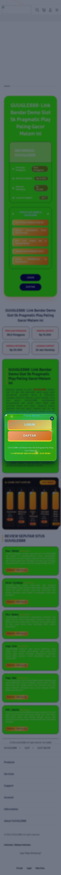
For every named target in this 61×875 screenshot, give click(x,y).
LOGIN (29, 424)
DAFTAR (29, 435)
